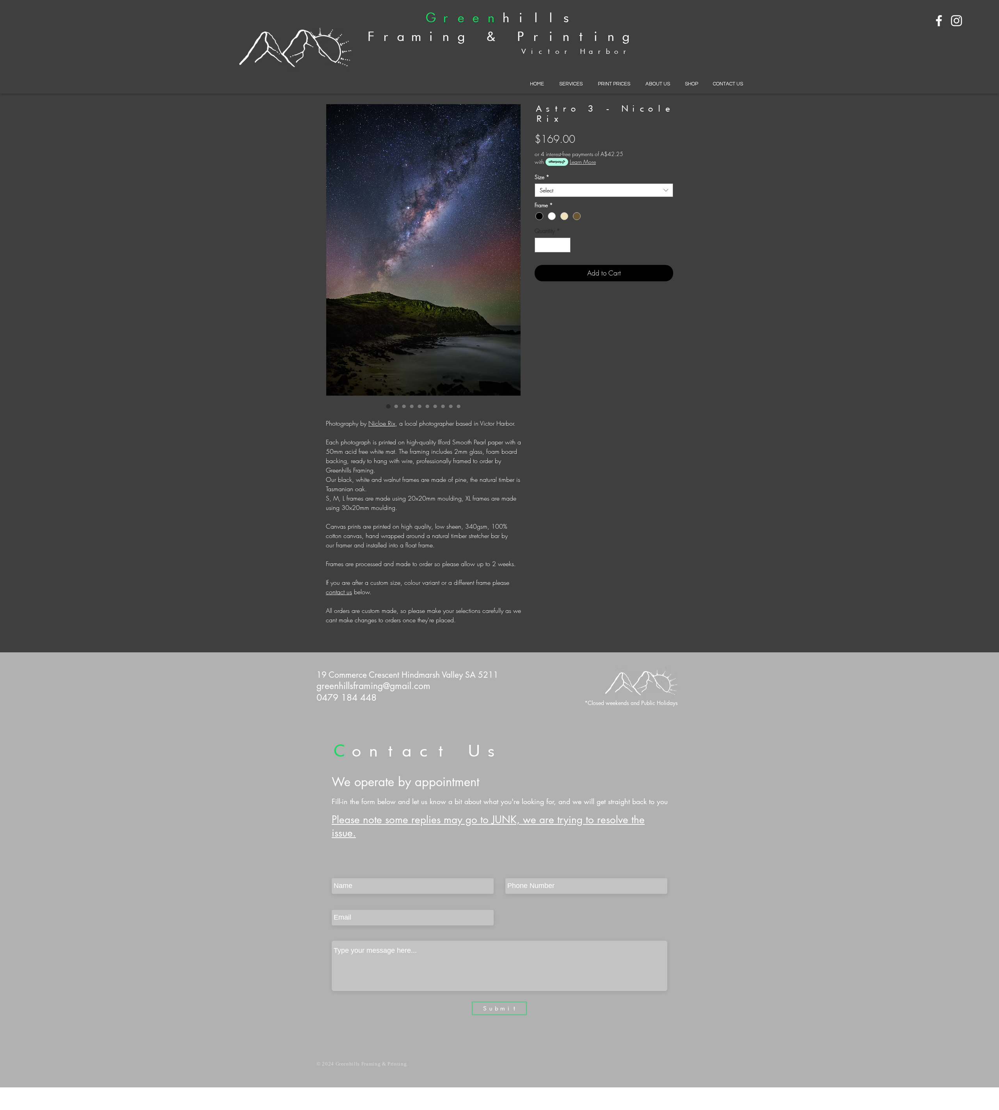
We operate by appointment (405, 782)
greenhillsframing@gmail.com (373, 686)
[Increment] (564, 245)
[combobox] (604, 190)
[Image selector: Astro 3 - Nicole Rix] (388, 406)
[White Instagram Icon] (956, 20)
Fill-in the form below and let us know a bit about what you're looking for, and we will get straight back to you (500, 801)
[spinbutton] (552, 245)
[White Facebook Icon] (938, 20)
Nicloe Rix (381, 423)
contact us (339, 592)
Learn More (583, 161)
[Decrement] (541, 245)
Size (542, 177)
